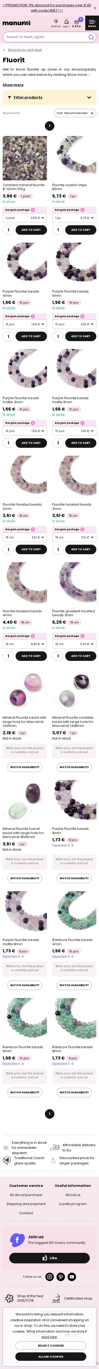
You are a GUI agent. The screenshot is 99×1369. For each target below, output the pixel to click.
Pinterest (60, 1277)
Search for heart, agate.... (27, 37)
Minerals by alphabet (25, 50)
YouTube (72, 1277)
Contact (26, 1213)
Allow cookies (50, 1356)
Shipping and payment (26, 1203)
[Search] (91, 37)
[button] (49, 97)
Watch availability (24, 767)
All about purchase (26, 1194)
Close (95, 8)
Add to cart (31, 230)
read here (49, 1337)
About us (73, 1194)
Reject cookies (51, 1345)
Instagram (49, 1277)
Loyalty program (73, 1203)
